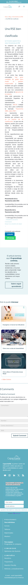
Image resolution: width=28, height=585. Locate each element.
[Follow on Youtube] (5, 475)
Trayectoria (8, 562)
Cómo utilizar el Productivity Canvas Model (13, 373)
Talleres (7, 529)
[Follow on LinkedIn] (14, 475)
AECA (15, 104)
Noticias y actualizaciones (13, 569)
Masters (7, 536)
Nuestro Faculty (10, 565)
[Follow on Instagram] (9, 475)
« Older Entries (6, 379)
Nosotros (7, 558)
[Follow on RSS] (23, 475)
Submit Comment (19, 436)
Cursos (6, 526)
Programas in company (12, 544)
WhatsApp (10, 238)
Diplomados (8, 533)
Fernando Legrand (12, 41)
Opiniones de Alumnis (12, 551)
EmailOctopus (17, 513)
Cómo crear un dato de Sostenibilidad (13, 348)
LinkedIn (10, 234)
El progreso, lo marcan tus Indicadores (13, 325)
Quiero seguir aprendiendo (16, 285)
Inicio (6, 16)
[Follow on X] (18, 475)
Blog (10, 16)
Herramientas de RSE (17, 16)
